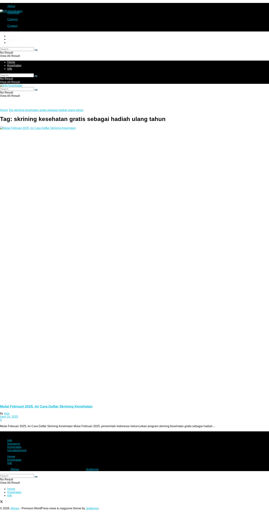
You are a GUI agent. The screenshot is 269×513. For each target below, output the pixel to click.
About (11, 6)
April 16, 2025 (9, 416)
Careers (12, 19)
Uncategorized (16, 450)
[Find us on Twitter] (1, 502)
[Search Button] (36, 50)
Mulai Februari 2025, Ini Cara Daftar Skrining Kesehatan (46, 406)
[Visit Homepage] (11, 11)
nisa (6, 413)
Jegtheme (92, 469)
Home (11, 36)
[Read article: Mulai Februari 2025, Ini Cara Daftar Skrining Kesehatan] (134, 263)
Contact (12, 25)
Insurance (13, 443)
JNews (14, 469)
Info (9, 42)
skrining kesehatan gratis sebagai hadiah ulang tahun (48, 110)
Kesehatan (14, 39)
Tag (11, 110)
